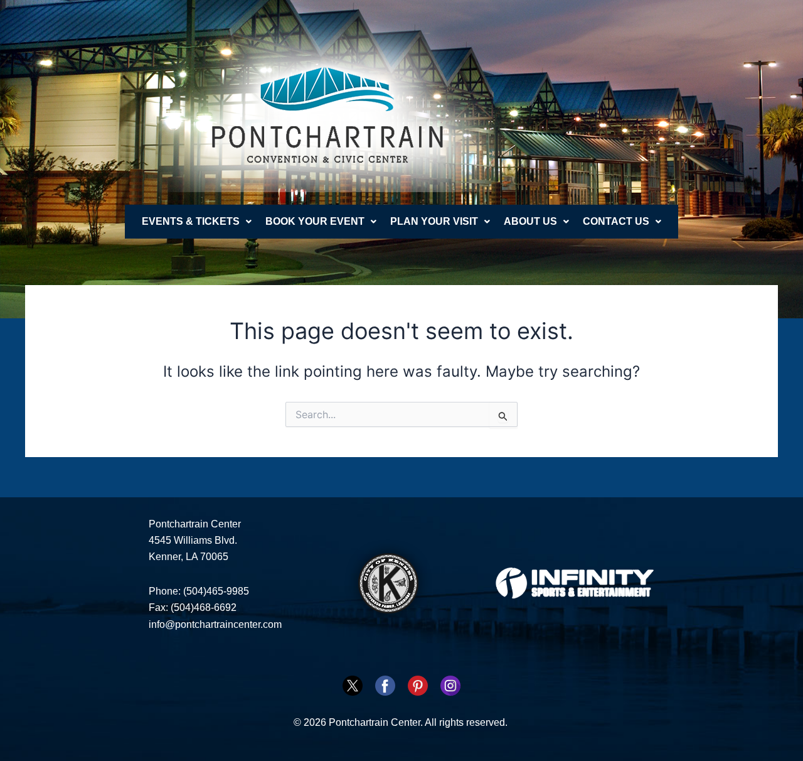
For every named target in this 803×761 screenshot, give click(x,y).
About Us (530, 221)
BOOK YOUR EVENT (314, 221)
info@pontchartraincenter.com (215, 624)
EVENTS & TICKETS (191, 221)
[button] (196, 222)
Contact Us (616, 221)
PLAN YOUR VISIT (434, 221)
